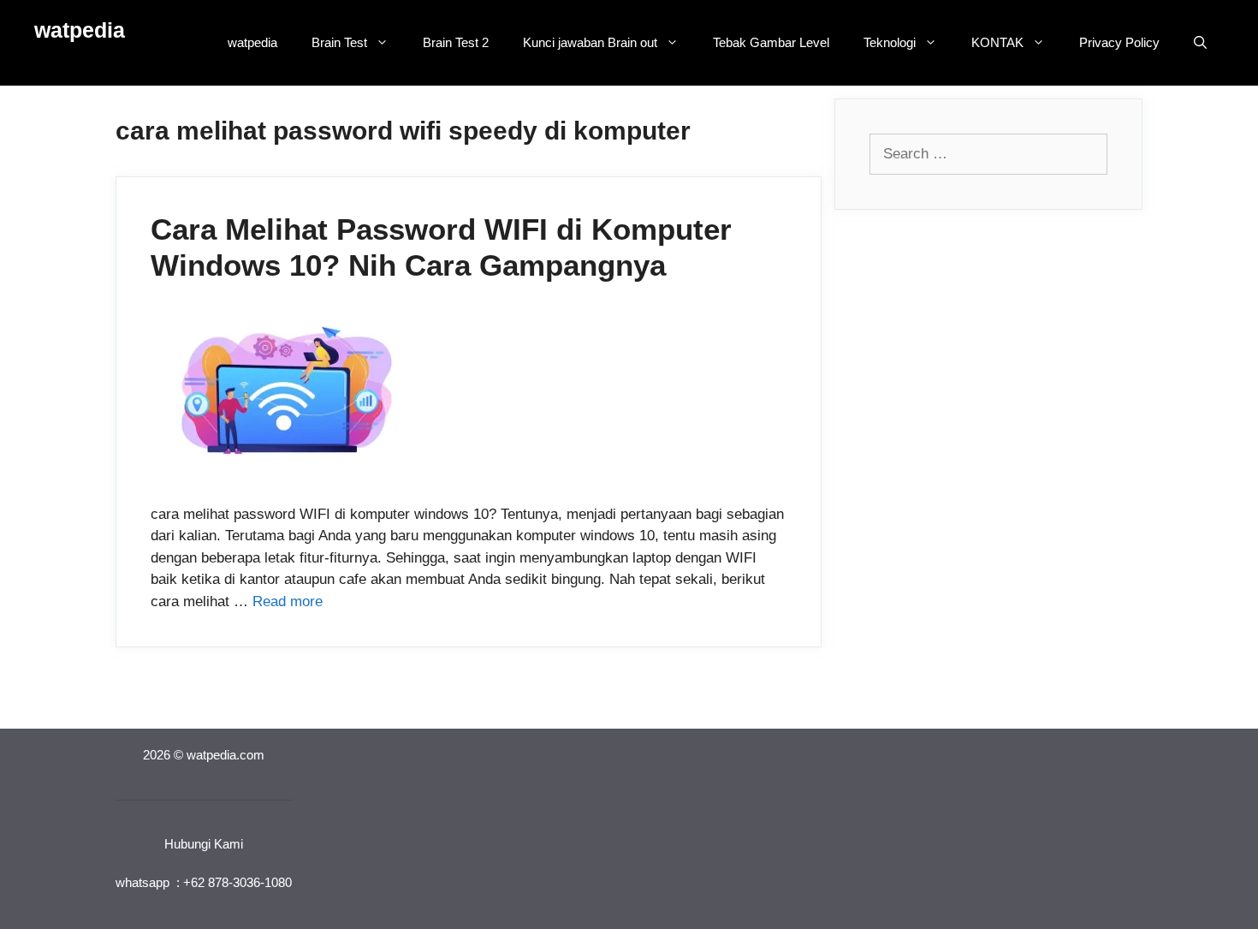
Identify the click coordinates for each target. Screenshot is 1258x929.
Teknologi (889, 42)
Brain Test (339, 42)
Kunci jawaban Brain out (590, 42)
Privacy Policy (1119, 42)
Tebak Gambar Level (771, 42)
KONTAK (997, 42)
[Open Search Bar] (1200, 42)
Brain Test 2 (456, 42)
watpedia (79, 30)
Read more (287, 601)
